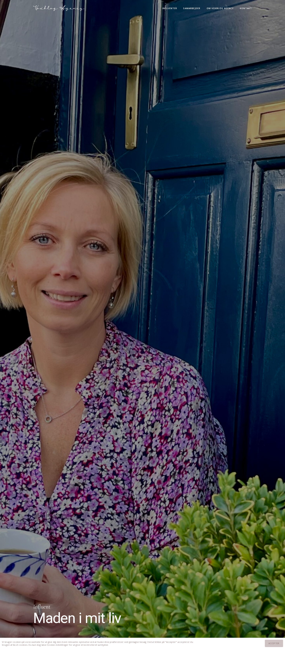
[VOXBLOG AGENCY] (59, 8)
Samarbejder (191, 8)
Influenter (169, 8)
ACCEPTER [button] (274, 643)
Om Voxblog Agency (220, 8)
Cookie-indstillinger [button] (57, 644)
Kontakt (246, 8)
